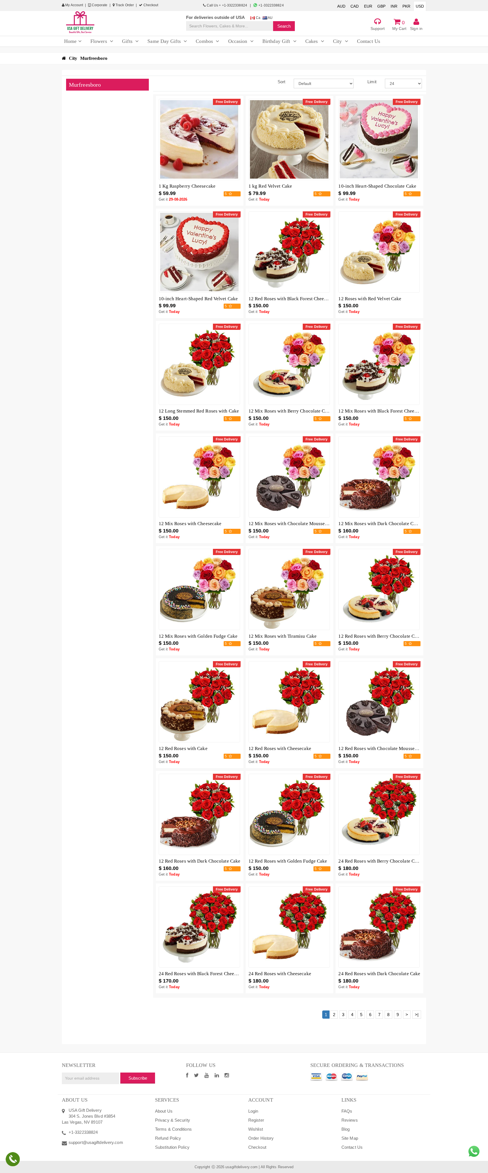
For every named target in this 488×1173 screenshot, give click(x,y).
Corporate (99, 5)
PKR (406, 6)
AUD (341, 6)
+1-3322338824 (271, 5)
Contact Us (352, 1147)
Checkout (150, 5)
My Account (73, 5)
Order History (261, 1138)
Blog (345, 1129)
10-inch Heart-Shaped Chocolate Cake (377, 186)
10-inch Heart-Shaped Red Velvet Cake (198, 298)
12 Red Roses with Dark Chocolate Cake (200, 861)
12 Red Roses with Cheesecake (280, 748)
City (73, 58)
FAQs (346, 1111)
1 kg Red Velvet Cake (270, 186)
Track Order (124, 5)
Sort (281, 81)
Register (256, 1120)
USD (420, 6)
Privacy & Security (172, 1120)
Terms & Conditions (173, 1129)
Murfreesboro (93, 58)
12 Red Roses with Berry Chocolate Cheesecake (386, 636)
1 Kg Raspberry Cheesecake (187, 186)
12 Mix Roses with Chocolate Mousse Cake (292, 523)
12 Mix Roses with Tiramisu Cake (283, 636)
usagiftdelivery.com (241, 1167)
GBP (381, 6)
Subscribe (137, 1078)
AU (270, 18)
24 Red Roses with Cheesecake (280, 973)
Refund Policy (168, 1138)
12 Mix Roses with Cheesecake (190, 523)
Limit (371, 81)
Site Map (349, 1138)
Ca (257, 18)
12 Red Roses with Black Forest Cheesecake (293, 298)
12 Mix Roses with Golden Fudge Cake (198, 636)
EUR (368, 6)
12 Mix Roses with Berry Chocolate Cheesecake (297, 411)
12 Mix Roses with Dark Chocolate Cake (379, 523)
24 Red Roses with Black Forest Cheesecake (203, 973)
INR (394, 6)
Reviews (349, 1120)
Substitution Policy (172, 1147)
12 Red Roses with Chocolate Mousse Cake (382, 748)
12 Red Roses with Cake (183, 748)
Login (253, 1111)
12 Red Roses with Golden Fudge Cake (288, 861)
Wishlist (255, 1129)
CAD (354, 6)
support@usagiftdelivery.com (96, 1142)
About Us (164, 1111)
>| (417, 1014)
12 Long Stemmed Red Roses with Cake (199, 411)
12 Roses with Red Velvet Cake (369, 298)
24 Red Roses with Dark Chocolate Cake (379, 973)
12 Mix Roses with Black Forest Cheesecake (383, 411)
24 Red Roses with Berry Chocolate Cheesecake (386, 861)
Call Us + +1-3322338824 (227, 5)
